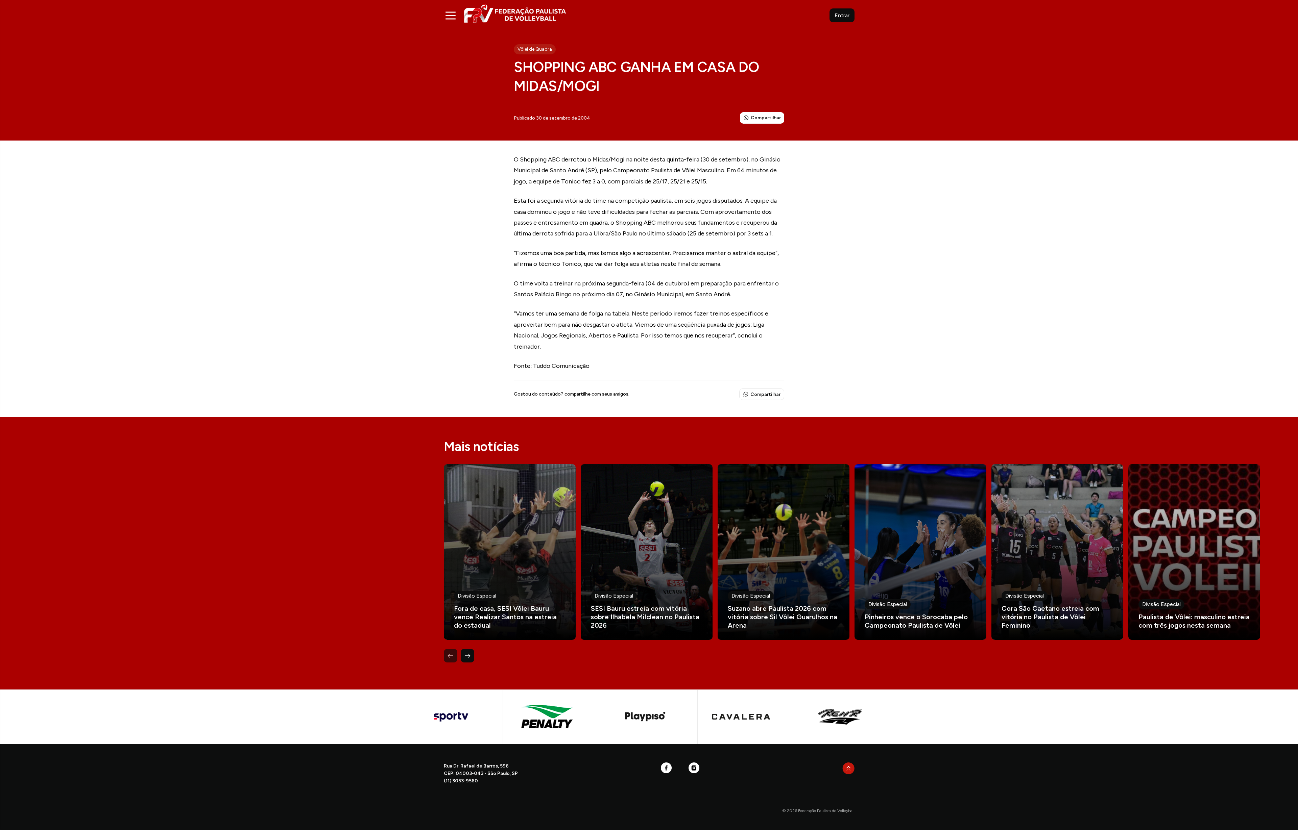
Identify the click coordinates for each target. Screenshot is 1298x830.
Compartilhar (766, 118)
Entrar (842, 15)
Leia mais (510, 552)
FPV (515, 13)
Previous (450, 655)
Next (467, 655)
